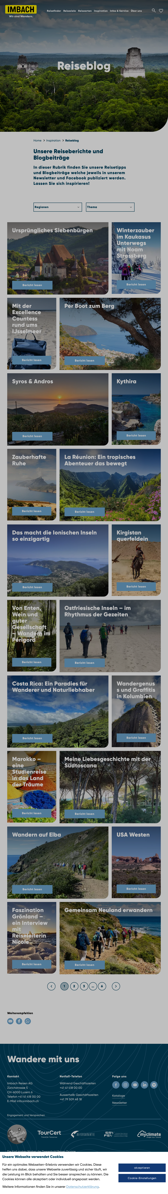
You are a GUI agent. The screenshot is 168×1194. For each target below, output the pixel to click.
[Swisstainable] (17, 1134)
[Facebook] (19, 1021)
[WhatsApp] (28, 1021)
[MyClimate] (149, 1134)
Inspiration (101, 11)
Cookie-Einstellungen (142, 1178)
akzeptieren (142, 1167)
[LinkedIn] (144, 1085)
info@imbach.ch (28, 1101)
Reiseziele (69, 11)
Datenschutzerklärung (82, 1187)
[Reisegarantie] (82, 1134)
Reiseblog (72, 140)
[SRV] (116, 1134)
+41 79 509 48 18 (71, 1099)
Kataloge (118, 1095)
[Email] (10, 1021)
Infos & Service (119, 11)
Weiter (116, 985)
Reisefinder (54, 11)
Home (37, 140)
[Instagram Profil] (125, 1085)
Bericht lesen (32, 285)
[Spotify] (154, 1085)
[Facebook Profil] (116, 1085)
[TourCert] (49, 1134)
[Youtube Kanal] (135, 1085)
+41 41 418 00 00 (29, 1096)
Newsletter (119, 1103)
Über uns (136, 11)
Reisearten (85, 11)
